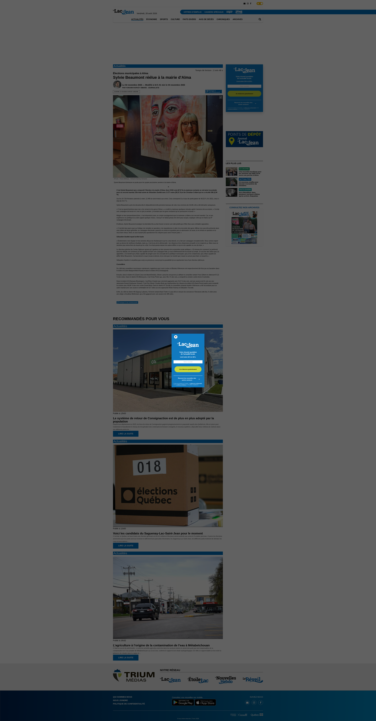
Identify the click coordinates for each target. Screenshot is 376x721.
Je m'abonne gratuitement (188, 369)
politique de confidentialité (196, 383)
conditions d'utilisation (181, 384)
